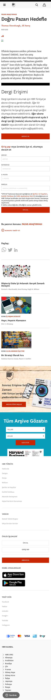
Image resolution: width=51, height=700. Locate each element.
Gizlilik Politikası (7, 196)
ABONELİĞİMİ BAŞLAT (14, 404)
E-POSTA (4, 175)
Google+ (5, 616)
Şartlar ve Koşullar (9, 487)
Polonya (8, 684)
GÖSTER (25, 443)
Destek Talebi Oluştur (10, 519)
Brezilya (8, 663)
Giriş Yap (25, 549)
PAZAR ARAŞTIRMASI (9, 14)
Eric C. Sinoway (7, 324)
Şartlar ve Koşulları (40, 194)
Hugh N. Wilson (33, 289)
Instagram (6, 625)
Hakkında (5, 469)
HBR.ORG (9, 654)
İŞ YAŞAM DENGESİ (13, 316)
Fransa (8, 669)
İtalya (7, 678)
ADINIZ (4, 155)
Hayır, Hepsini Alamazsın (13, 320)
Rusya (7, 687)
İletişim (5, 473)
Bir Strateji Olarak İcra (12, 355)
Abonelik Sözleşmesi (9, 497)
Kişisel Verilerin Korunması (12, 501)
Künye (4, 478)
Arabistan (9, 660)
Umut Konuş (22, 289)
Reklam (5, 483)
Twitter (4, 606)
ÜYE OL (25, 210)
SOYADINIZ (5, 165)
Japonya (8, 681)
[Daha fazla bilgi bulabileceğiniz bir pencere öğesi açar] (11, 695)
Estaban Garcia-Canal (9, 359)
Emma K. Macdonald (9, 289)
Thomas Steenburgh (10, 25)
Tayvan (8, 690)
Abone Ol (26, 136)
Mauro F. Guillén (25, 359)
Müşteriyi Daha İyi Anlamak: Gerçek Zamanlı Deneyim (23, 284)
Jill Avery (26, 25)
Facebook (5, 602)
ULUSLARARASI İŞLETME (15, 351)
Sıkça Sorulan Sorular (10, 523)
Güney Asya (10, 672)
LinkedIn (5, 611)
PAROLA (4, 184)
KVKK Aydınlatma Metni (25, 196)
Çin (6, 666)
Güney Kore (10, 675)
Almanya (8, 657)
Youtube (5, 620)
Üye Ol (25, 543)
